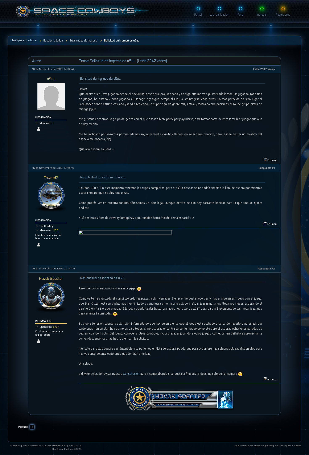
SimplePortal (36, 445)
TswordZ (51, 178)
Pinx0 (72, 445)
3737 (56, 326)
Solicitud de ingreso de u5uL (100, 78)
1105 (55, 230)
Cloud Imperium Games (289, 445)
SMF (24, 445)
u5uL (51, 79)
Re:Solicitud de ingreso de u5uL (102, 177)
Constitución (131, 373)
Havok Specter (51, 278)
